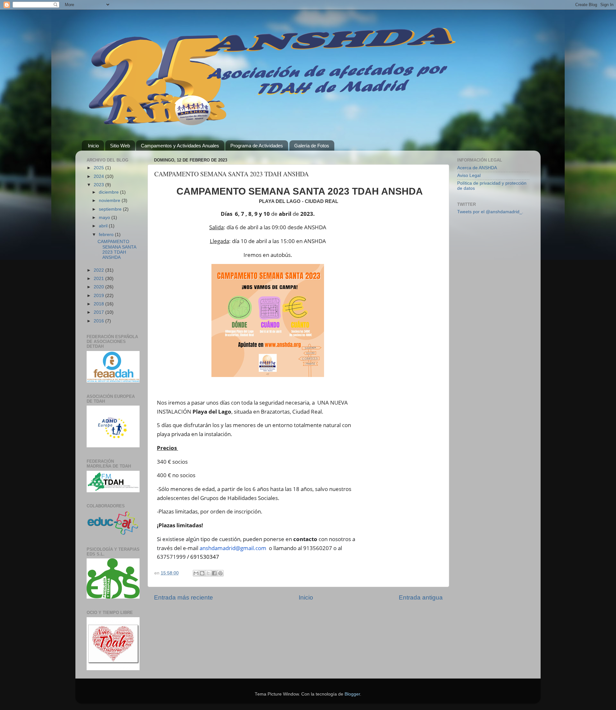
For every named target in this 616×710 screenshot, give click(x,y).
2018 (99, 304)
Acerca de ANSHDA (477, 167)
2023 (99, 184)
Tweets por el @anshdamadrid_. (490, 211)
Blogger (352, 694)
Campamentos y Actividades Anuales (180, 145)
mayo (105, 217)
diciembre (109, 192)
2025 (99, 167)
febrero (107, 234)
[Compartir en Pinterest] (220, 573)
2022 (99, 270)
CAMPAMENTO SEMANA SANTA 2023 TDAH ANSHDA (117, 249)
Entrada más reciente (183, 597)
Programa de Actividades (256, 145)
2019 (99, 295)
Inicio (93, 145)
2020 (99, 287)
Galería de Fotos (311, 145)
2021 (99, 278)
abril (104, 226)
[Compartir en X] (208, 573)
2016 (99, 321)
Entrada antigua (421, 597)
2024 (99, 176)
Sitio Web (120, 145)
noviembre (110, 200)
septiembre (111, 209)
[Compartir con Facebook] (214, 573)
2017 (99, 312)
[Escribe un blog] (202, 573)
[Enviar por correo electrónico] (196, 573)
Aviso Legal (469, 175)
